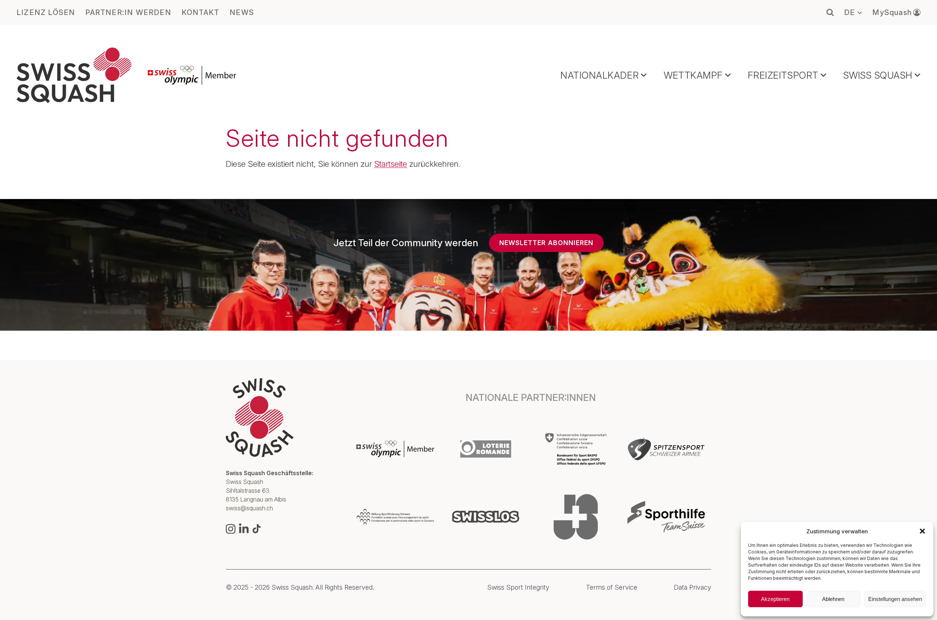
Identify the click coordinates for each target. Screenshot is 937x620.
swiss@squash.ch (249, 508)
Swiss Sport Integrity (518, 587)
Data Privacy (692, 587)
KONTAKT (200, 12)
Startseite (390, 164)
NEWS (241, 12)
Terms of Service (611, 587)
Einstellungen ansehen (895, 599)
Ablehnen (833, 599)
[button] (922, 531)
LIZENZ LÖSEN (45, 12)
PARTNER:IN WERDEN (128, 12)
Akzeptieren (775, 599)
